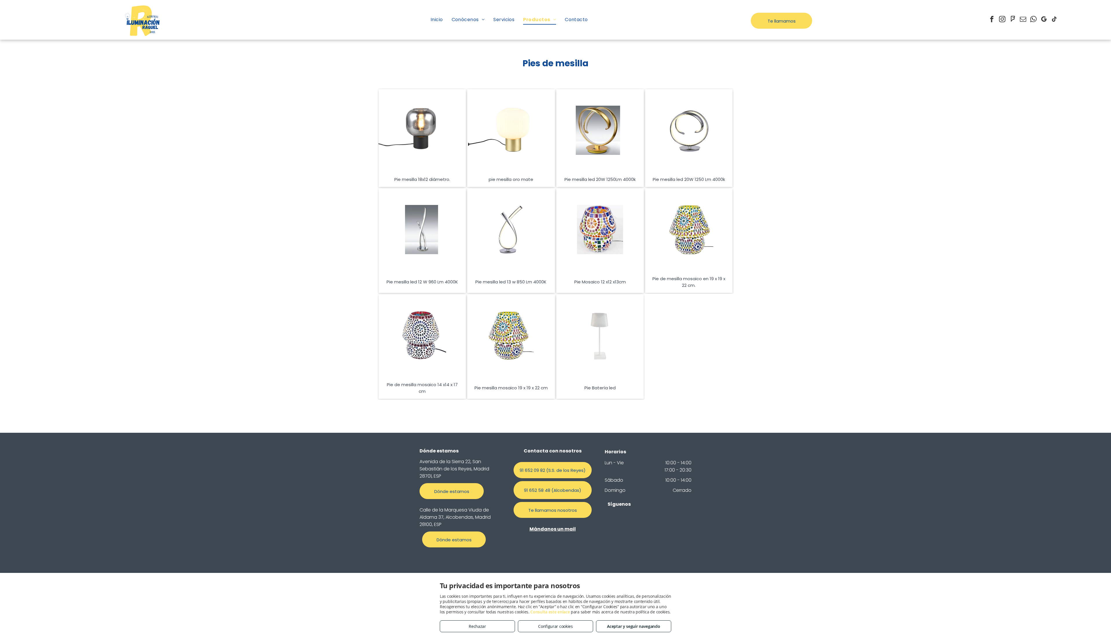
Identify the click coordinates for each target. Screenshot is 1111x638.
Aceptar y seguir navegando (633, 626)
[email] (1023, 19)
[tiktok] (1054, 19)
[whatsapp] (1033, 19)
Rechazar (477, 626)
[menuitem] (436, 19)
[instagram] (1002, 19)
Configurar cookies (555, 626)
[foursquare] (1012, 19)
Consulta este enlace (550, 612)
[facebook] (991, 19)
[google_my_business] (1044, 19)
